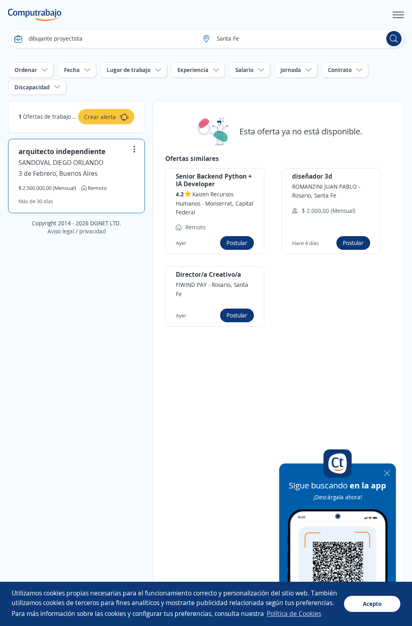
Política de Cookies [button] (294, 613)
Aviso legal (60, 231)
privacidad (92, 231)
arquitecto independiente (62, 151)
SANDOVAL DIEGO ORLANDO (61, 162)
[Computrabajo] (35, 15)
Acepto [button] (372, 603)
